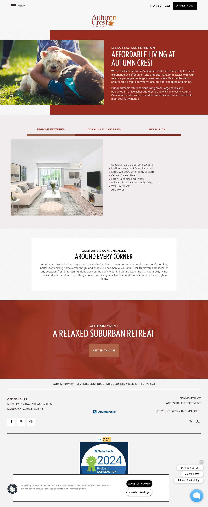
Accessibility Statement (183, 403)
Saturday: (14, 408)
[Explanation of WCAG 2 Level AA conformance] (104, 439)
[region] (91, 488)
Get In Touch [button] (104, 350)
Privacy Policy (190, 398)
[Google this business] (31, 422)
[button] (185, 6)
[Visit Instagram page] (21, 422)
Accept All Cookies (139, 483)
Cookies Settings (139, 492)
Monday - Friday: (19, 404)
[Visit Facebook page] (11, 422)
